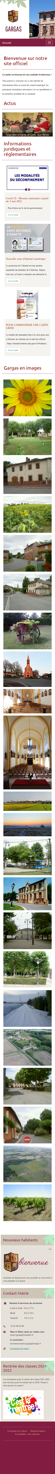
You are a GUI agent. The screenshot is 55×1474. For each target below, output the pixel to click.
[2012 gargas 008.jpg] (27, 475)
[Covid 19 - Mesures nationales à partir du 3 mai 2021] (27, 177)
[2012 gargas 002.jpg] (27, 514)
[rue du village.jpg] (27, 1125)
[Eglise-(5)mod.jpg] (27, 752)
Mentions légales (37, 1431)
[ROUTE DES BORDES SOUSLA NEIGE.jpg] (27, 1008)
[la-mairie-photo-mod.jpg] (27, 893)
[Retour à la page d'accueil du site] (16, 16)
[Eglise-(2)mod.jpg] (27, 669)
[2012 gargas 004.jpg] (27, 592)
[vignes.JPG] (27, 1202)
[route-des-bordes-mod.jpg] (27, 1047)
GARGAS (13, 29)
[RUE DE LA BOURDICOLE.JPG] (27, 1086)
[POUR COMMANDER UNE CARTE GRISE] (27, 304)
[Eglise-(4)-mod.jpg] (27, 701)
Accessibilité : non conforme (27, 1434)
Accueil (6, 43)
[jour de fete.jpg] (27, 856)
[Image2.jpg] (27, 824)
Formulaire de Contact (17, 1431)
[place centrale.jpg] (27, 930)
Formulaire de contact (19, 1348)
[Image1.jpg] (27, 801)
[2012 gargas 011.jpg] (27, 553)
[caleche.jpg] (27, 631)
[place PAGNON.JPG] (27, 969)
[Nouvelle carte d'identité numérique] (27, 238)
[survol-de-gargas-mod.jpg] (27, 1164)
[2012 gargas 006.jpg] (27, 436)
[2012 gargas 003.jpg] (27, 398)
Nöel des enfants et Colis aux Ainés (27, 134)
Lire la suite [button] (13, 215)
